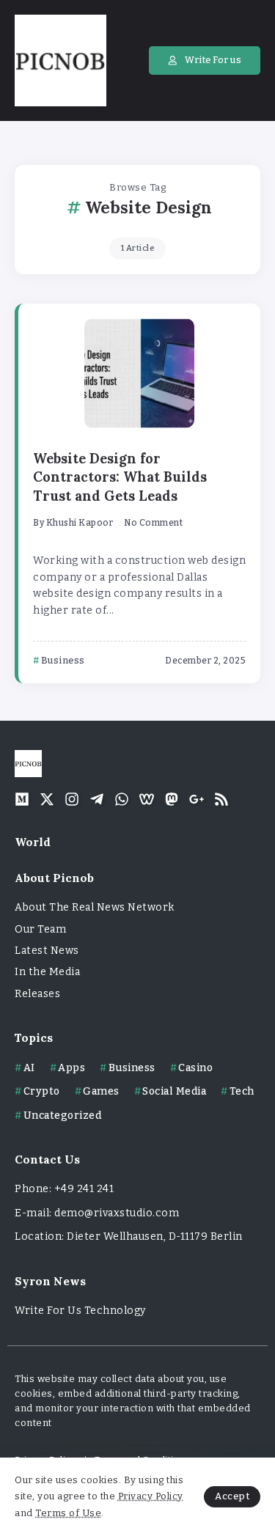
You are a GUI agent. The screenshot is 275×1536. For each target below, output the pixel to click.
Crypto (41, 1091)
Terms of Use (68, 1512)
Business (132, 1068)
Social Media (174, 1091)
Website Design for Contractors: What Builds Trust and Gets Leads (120, 477)
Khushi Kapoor (80, 523)
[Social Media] (22, 799)
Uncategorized (62, 1115)
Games (101, 1091)
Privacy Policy (150, 1496)
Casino (195, 1068)
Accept (232, 1496)
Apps (71, 1068)
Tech (242, 1091)
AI (29, 1068)
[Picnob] (60, 60)
